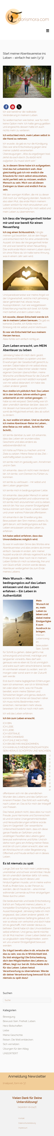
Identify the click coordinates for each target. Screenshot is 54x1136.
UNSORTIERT (10, 1053)
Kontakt (21, 1118)
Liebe (6, 1030)
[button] (6, 106)
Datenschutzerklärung (27, 1123)
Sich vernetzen (11, 1044)
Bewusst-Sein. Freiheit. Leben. (19, 1021)
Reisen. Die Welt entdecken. (18, 1039)
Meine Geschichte (13, 1035)
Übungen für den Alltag (16, 1048)
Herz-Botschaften (12, 1025)
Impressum (22, 1128)
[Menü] (47, 30)
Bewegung (9, 1016)
